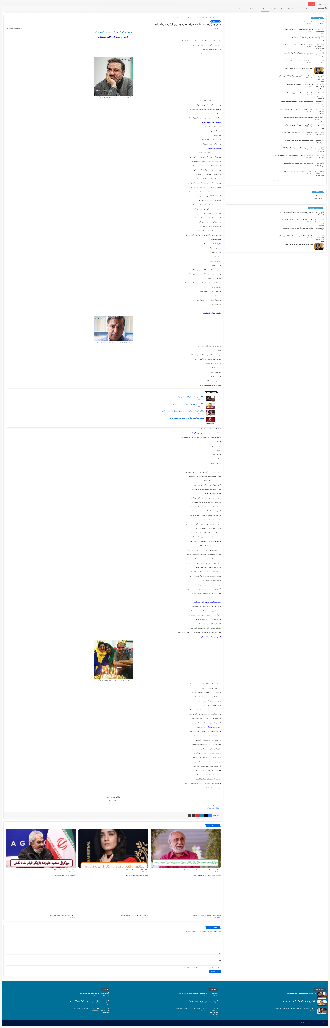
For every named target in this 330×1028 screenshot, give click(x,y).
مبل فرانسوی (319, 195)
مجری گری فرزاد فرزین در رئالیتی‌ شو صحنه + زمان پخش (298, 171)
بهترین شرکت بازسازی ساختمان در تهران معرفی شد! (299, 84)
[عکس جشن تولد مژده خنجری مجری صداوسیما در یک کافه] (319, 119)
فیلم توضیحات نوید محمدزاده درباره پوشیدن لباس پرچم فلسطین (297, 101)
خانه (307, 8)
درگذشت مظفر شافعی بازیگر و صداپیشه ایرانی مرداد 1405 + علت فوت (295, 147)
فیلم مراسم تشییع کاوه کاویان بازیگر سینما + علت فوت (299, 140)
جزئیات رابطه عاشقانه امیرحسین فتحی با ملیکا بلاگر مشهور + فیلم (296, 76)
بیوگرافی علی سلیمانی (213, 808)
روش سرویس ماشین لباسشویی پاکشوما (197, 1001)
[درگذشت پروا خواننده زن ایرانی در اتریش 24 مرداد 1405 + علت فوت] (319, 112)
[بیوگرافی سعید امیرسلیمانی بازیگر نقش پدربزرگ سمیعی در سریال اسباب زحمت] (186, 848)
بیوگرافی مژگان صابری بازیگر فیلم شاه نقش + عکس (134, 869)
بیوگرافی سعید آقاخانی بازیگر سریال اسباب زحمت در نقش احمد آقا (187, 418)
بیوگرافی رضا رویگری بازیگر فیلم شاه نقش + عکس (63, 915)
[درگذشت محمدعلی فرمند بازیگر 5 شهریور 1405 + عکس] (319, 31)
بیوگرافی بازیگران (209, 17)
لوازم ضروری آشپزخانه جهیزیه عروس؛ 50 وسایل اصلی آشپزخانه (190, 1008)
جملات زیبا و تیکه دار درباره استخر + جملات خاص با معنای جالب (297, 219)
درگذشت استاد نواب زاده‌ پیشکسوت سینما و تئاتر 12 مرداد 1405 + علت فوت (294, 155)
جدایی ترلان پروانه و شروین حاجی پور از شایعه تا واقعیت (298, 125)
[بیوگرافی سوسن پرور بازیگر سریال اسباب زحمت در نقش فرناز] (210, 406)
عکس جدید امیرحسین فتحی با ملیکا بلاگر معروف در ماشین (298, 44)
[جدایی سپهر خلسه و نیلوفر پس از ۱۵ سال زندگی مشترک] (319, 165)
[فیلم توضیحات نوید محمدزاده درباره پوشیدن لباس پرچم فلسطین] (319, 104)
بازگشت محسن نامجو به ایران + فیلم (303, 21)
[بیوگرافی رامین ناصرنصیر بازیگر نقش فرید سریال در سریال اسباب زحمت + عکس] (210, 413)
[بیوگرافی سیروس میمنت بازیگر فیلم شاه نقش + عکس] (186, 894)
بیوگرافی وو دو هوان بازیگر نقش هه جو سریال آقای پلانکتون (298, 228)
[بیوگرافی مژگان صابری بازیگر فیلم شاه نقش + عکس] (113, 848)
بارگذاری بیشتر (275, 180)
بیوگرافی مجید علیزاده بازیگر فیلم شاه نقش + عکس (62, 869)
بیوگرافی (264, 8)
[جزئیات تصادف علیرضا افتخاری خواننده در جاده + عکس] (319, 70)
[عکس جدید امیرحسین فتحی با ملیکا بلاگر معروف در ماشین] (319, 47)
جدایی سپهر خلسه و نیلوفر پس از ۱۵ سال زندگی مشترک (298, 163)
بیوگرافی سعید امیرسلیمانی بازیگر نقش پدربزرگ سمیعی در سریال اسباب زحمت (200, 869)
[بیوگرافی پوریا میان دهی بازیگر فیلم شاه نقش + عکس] (113, 894)
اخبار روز (299, 8)
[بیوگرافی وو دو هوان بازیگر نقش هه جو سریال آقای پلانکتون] (319, 230)
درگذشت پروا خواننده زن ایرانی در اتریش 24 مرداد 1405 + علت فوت (295, 109)
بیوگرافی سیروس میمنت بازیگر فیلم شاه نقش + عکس (207, 915)
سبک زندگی (290, 8)
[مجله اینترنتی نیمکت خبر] (322, 8)
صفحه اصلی (217, 17)
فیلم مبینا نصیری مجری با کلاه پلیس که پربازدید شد (300, 37)
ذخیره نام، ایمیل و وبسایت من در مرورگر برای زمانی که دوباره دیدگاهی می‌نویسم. (200, 967)
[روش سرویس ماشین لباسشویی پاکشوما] (213, 1003)
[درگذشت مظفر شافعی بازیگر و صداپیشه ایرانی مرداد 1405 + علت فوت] (319, 150)
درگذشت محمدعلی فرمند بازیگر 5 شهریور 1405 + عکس (299, 29)
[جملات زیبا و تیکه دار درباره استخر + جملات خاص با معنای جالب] (319, 222)
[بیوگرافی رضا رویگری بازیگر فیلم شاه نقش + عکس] (41, 894)
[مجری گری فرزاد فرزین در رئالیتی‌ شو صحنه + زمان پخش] (319, 174)
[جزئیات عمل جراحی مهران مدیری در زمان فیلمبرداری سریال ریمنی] (319, 95)
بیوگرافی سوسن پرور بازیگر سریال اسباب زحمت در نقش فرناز (188, 404)
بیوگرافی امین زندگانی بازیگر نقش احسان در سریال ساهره (189, 396)
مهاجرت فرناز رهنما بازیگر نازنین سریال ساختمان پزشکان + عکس (296, 60)
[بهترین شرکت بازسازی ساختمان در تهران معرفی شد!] (319, 87)
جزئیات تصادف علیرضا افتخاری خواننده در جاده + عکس (299, 68)
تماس (238, 8)
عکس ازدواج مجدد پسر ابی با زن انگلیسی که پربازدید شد (298, 53)
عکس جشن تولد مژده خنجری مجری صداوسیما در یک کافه (298, 117)
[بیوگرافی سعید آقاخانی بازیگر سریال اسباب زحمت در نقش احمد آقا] (210, 420)
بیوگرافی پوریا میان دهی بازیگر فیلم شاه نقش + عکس (134, 915)
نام (219, 953)
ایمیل (219, 960)
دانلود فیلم (273, 8)
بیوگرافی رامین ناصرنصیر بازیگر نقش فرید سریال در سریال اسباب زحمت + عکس (183, 411)
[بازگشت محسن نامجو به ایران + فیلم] (319, 24)
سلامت (281, 8)
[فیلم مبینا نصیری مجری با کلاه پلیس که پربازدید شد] (319, 39)
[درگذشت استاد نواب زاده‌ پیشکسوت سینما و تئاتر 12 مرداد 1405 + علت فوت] (319, 158)
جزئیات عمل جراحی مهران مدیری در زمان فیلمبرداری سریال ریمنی (296, 92)
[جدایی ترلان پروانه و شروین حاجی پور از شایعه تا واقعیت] (319, 127)
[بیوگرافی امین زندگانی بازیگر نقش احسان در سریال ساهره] (210, 399)
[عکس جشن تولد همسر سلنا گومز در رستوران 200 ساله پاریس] (319, 135)
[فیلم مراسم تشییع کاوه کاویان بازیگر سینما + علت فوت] (319, 142)
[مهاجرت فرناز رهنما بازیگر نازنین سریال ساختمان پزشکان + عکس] (319, 63)
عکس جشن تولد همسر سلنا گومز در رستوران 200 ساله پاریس (297, 132)
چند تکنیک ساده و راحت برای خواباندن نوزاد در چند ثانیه (193, 993)
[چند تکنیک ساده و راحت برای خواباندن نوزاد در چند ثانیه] (213, 995)
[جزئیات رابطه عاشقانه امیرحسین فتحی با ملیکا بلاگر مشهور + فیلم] (319, 78)
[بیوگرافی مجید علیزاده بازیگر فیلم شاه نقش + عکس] (41, 848)
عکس (245, 8)
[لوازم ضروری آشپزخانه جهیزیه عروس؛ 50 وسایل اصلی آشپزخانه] (213, 1012)
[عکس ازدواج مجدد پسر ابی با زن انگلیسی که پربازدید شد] (319, 55)
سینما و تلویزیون (254, 8)
